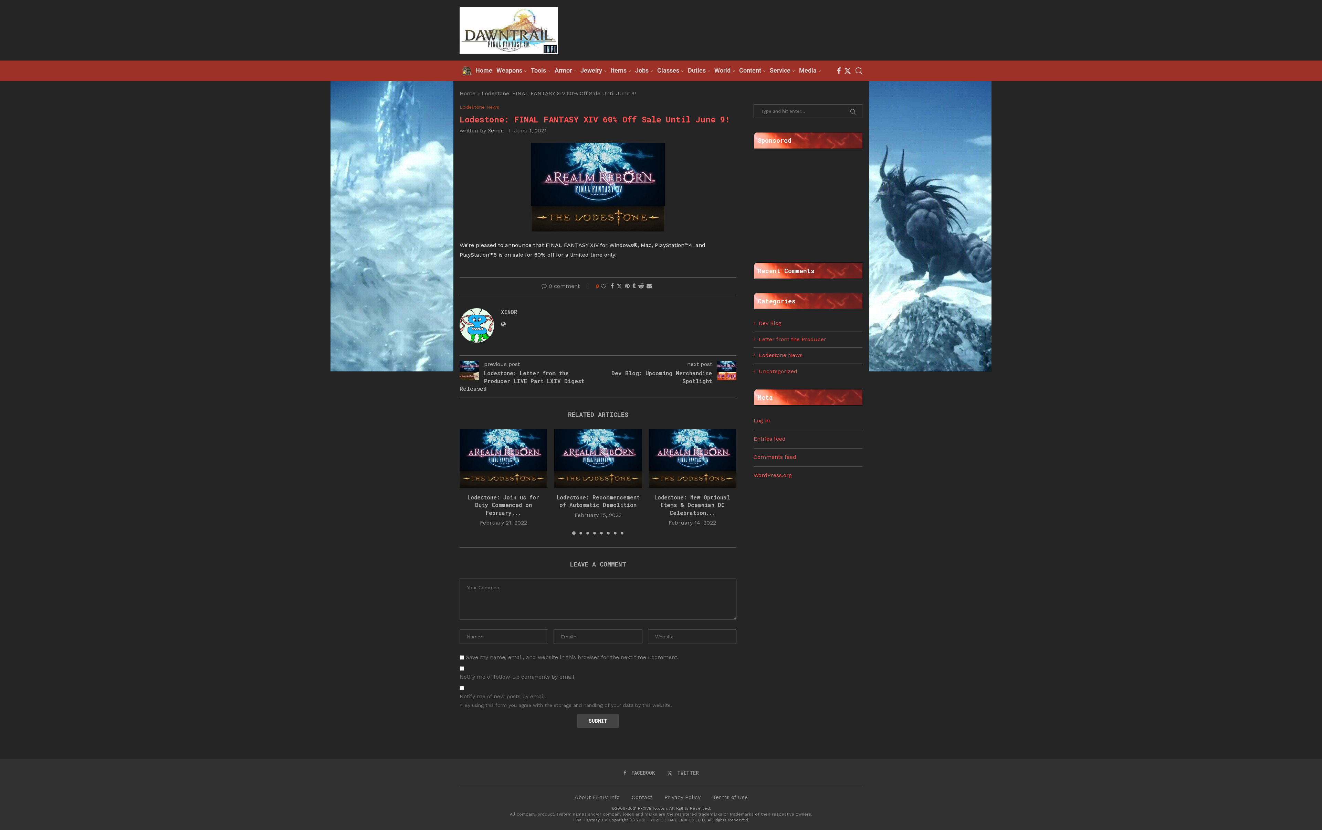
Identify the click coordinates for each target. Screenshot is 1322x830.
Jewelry (591, 70)
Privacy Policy (682, 797)
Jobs (642, 70)
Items (619, 70)
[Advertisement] (737, 29)
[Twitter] (847, 71)
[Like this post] (603, 286)
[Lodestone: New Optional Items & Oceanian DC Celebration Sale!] (692, 458)
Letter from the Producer (792, 339)
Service (780, 70)
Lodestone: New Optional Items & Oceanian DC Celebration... (693, 504)
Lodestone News (780, 355)
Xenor (495, 130)
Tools (538, 70)
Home (467, 93)
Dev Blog (770, 323)
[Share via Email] (649, 286)
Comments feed (775, 457)
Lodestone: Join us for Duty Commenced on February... (503, 504)
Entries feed (770, 438)
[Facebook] (839, 71)
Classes (668, 70)
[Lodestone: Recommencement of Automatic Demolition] (598, 458)
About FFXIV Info (597, 797)
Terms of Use (730, 797)
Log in (762, 420)
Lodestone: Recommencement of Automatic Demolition (597, 500)
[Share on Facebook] (612, 286)
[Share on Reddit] (641, 286)
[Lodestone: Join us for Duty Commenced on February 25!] (503, 458)
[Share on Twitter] (619, 286)
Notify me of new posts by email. (503, 696)
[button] (469, 481)
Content (750, 70)
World (722, 70)
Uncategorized (778, 371)
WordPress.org (773, 475)
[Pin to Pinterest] (627, 286)
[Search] (859, 71)
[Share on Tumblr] (634, 286)
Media (808, 70)
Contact (642, 797)
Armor (563, 70)
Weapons (509, 70)
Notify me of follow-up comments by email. (518, 676)
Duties (697, 70)
